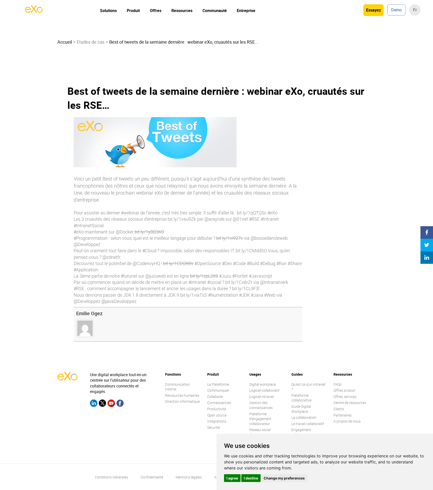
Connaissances (219, 402)
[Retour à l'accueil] (34, 11)
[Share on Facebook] (426, 232)
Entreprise (246, 10)
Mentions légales (189, 477)
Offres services (345, 396)
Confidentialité (152, 477)
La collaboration (303, 417)
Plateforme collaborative (301, 398)
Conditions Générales (111, 477)
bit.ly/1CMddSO (251, 251)
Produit (133, 10)
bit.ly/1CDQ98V (178, 263)
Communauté (214, 10)
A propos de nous (347, 421)
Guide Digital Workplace (301, 409)
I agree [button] (232, 478)
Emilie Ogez (89, 313)
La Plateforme (218, 384)
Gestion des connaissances (261, 405)
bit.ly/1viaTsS (193, 295)
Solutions (108, 10)
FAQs (338, 384)
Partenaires (343, 415)
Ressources (181, 10)
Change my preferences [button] (284, 478)
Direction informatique (182, 401)
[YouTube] (111, 404)
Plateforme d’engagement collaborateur (260, 419)
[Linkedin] (93, 404)
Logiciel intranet (261, 396)
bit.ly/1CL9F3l (245, 288)
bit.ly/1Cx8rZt (238, 282)
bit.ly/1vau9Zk (182, 219)
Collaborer (215, 396)
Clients (339, 408)
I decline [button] (251, 478)
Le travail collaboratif (307, 423)
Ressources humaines (182, 395)
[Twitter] (102, 404)
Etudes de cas (90, 42)
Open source (217, 415)
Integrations (216, 421)
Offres (155, 10)
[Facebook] (120, 404)
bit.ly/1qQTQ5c (251, 213)
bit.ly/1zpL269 (204, 276)
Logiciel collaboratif (264, 390)
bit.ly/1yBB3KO (149, 232)
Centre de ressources (350, 402)
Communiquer (218, 390)
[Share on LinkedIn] (426, 257)
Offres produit (344, 390)
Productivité (216, 408)
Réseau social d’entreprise (260, 432)
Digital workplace (262, 384)
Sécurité (213, 427)
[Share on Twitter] (426, 245)
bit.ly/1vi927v (229, 238)
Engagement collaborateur (301, 432)
